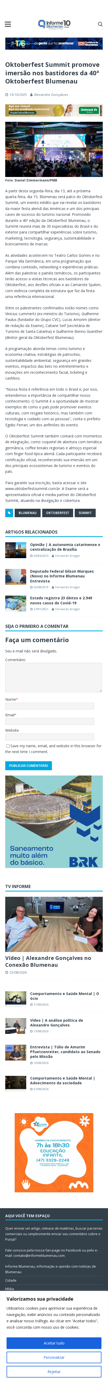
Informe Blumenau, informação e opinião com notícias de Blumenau (50, 1269)
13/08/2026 (41, 1031)
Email (9, 714)
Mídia (9, 1288)
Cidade (11, 1280)
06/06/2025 (41, 556)
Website (12, 730)
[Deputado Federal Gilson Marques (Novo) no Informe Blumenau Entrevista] (15, 577)
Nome (10, 699)
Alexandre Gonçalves (51, 94)
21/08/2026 (41, 1004)
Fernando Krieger (67, 556)
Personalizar (54, 1357)
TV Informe (18, 886)
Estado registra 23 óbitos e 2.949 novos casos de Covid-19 (61, 600)
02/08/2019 (41, 587)
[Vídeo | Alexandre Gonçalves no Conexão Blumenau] (54, 924)
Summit (85, 513)
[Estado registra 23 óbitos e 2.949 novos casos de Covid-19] (15, 603)
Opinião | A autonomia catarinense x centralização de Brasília (65, 547)
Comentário (15, 659)
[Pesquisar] (100, 24)
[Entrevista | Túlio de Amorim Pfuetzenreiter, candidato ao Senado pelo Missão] (15, 1053)
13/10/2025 (18, 94)
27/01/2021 (41, 609)
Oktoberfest (57, 513)
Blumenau (28, 513)
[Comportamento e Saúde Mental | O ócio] (15, 999)
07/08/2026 (41, 1089)
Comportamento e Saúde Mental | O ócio (64, 996)
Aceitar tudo (54, 1343)
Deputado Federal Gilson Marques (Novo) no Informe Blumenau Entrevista (62, 576)
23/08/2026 (18, 972)
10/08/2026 (41, 1063)
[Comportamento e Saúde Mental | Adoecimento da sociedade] (15, 1084)
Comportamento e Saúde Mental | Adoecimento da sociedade (62, 1080)
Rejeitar (54, 1371)
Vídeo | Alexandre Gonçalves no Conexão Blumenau (48, 961)
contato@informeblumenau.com (39, 1255)
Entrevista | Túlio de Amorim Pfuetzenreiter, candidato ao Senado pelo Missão (65, 1051)
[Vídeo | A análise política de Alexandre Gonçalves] (15, 1026)
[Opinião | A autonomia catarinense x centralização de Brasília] (15, 550)
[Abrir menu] (8, 24)
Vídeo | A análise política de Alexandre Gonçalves (56, 1023)
